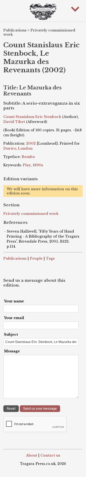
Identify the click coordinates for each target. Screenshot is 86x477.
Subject (11, 334)
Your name (14, 301)
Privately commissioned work (30, 214)
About (31, 455)
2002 (31, 143)
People (36, 258)
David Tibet (14, 122)
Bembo (28, 157)
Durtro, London (18, 148)
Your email (14, 318)
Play (27, 165)
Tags (50, 258)
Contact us (50, 455)
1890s (38, 165)
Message (12, 351)
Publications (15, 30)
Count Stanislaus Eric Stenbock (32, 117)
